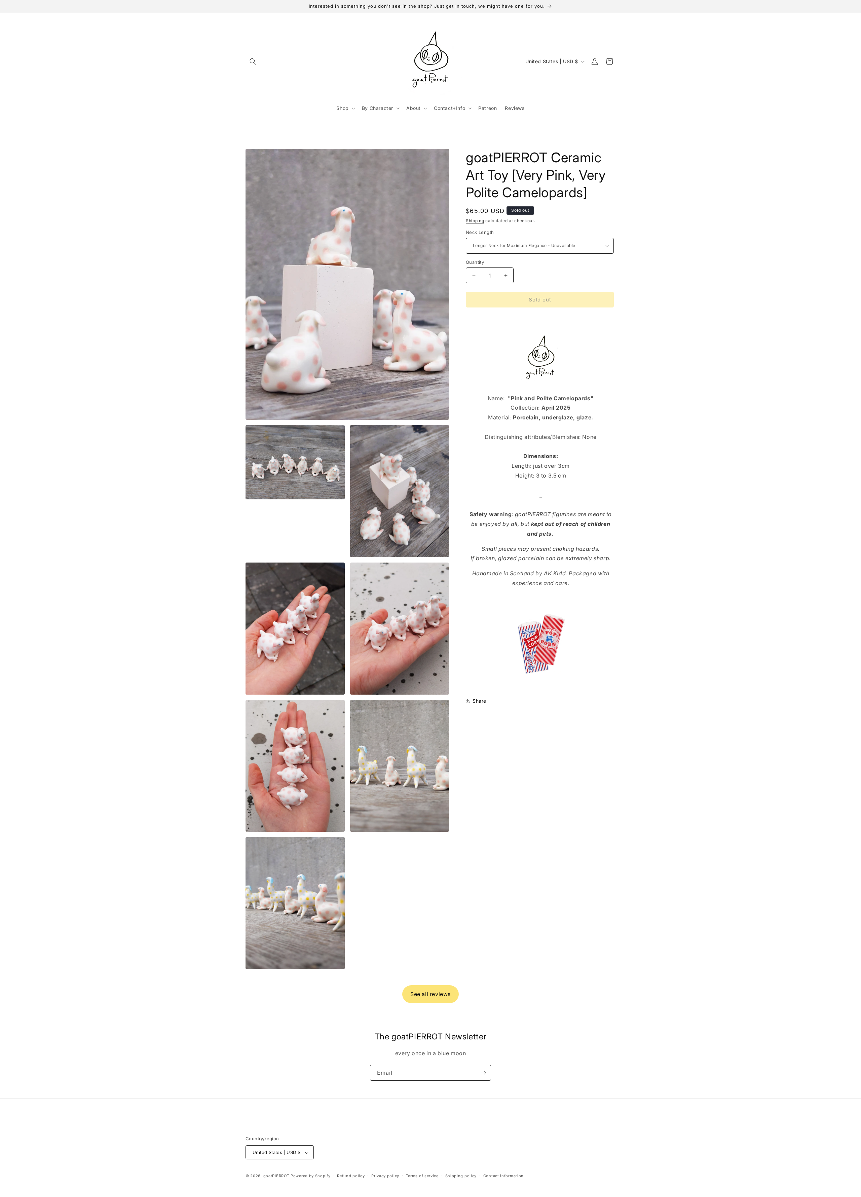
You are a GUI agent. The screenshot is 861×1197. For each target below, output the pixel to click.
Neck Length (480, 232)
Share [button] (479, 701)
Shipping (475, 220)
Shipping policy (461, 1175)
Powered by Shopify (311, 1176)
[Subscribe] (483, 1073)
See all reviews (430, 994)
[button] (253, 61)
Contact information (503, 1175)
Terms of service (422, 1175)
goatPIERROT (276, 1176)
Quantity (475, 262)
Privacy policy (385, 1175)
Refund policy (351, 1175)
